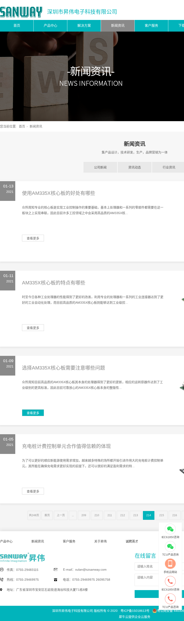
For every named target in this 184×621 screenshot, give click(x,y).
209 (83, 515)
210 (96, 515)
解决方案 (84, 25)
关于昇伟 (100, 541)
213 (135, 515)
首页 (16, 25)
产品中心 (50, 25)
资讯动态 (134, 167)
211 (109, 515)
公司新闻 (100, 167)
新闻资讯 (118, 25)
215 (161, 515)
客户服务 (151, 25)
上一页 (61, 515)
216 (174, 515)
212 (122, 515)
